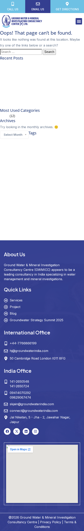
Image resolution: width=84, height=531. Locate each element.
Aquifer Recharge (60, 139)
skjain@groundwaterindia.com (32, 404)
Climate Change (26, 144)
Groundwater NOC (23, 191)
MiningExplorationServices (50, 204)
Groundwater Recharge (66, 191)
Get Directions (67, 9)
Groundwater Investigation (18, 177)
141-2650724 (19, 386)
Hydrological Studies (68, 199)
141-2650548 (19, 381)
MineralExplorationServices (24, 204)
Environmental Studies (23, 154)
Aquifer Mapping (40, 138)
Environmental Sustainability (48, 154)
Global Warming (30, 158)
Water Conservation (18, 220)
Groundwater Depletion (67, 165)
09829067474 (20, 397)
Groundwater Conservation (27, 164)
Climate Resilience (54, 143)
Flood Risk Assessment (11, 158)
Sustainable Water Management (43, 214)
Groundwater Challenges (51, 158)
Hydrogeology (40, 197)
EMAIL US (37, 9)
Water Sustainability (60, 237)
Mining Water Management (12, 209)
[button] (79, 21)
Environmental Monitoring (51, 149)
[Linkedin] (26, 431)
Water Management (51, 221)
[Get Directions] (67, 4)
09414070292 (20, 393)
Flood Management (71, 154)
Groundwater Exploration (17, 169)
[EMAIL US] (38, 4)
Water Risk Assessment (38, 237)
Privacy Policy (50, 522)
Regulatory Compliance (56, 209)
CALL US (12, 9)
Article (4, 116)
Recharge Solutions (35, 209)
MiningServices (71, 204)
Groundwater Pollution (43, 191)
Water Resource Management (45, 228)
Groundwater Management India (48, 185)
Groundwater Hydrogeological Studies (53, 170)
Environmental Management (25, 149)
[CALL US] (13, 4)
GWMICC (11, 198)
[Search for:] (21, 52)
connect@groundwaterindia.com (34, 411)
